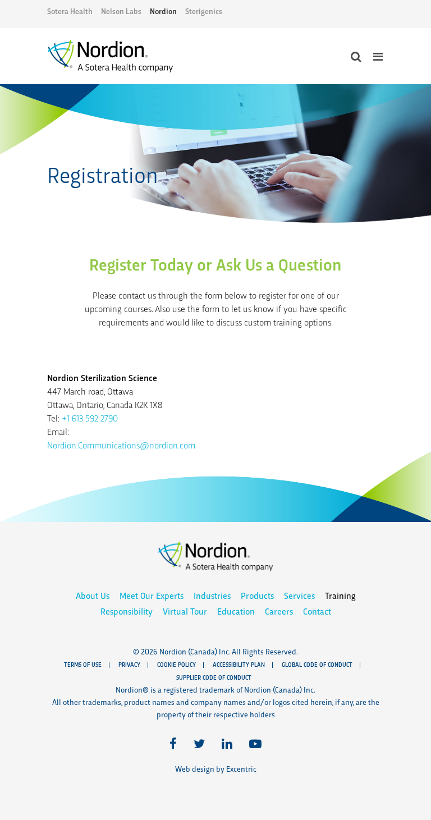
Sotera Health (70, 11)
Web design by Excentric (215, 768)
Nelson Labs (121, 11)
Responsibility (126, 611)
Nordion (163, 11)
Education (236, 611)
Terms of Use (83, 664)
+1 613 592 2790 (90, 418)
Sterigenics (203, 11)
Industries (212, 595)
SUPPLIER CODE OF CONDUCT (213, 677)
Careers (279, 611)
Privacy (129, 664)
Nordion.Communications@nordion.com (121, 445)
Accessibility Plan (239, 664)
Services (299, 595)
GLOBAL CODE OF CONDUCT (317, 664)
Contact (317, 611)
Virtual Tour (185, 611)
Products (257, 595)
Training (340, 595)
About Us (92, 595)
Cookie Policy (176, 664)
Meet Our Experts (152, 595)
